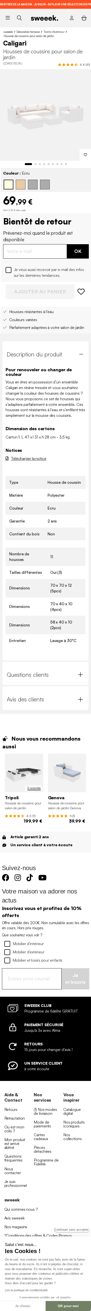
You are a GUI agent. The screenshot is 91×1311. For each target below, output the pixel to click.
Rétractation (14, 1118)
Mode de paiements (42, 1124)
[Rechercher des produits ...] (19, 18)
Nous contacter (12, 1170)
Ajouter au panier (40, 291)
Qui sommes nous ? (21, 1209)
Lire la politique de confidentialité (26, 1290)
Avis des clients (25, 699)
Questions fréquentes (13, 1158)
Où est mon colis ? (14, 1129)
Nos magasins (15, 1226)
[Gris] (33, 184)
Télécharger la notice (28, 458)
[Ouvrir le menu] (8, 18)
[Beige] (20, 184)
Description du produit (34, 354)
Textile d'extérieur (53, 32)
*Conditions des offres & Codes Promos (38, 1235)
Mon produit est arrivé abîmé (14, 1143)
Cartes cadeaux (41, 1136)
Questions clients (28, 674)
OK (78, 251)
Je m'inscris (75, 978)
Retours (10, 1109)
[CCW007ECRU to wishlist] (81, 291)
